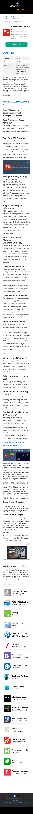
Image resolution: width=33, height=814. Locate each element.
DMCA (23, 10)
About (10, 10)
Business (12, 16)
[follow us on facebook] (15, 796)
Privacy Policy (8, 803)
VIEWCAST (7, 22)
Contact (16, 10)
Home (5, 16)
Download (16, 44)
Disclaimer (19, 803)
